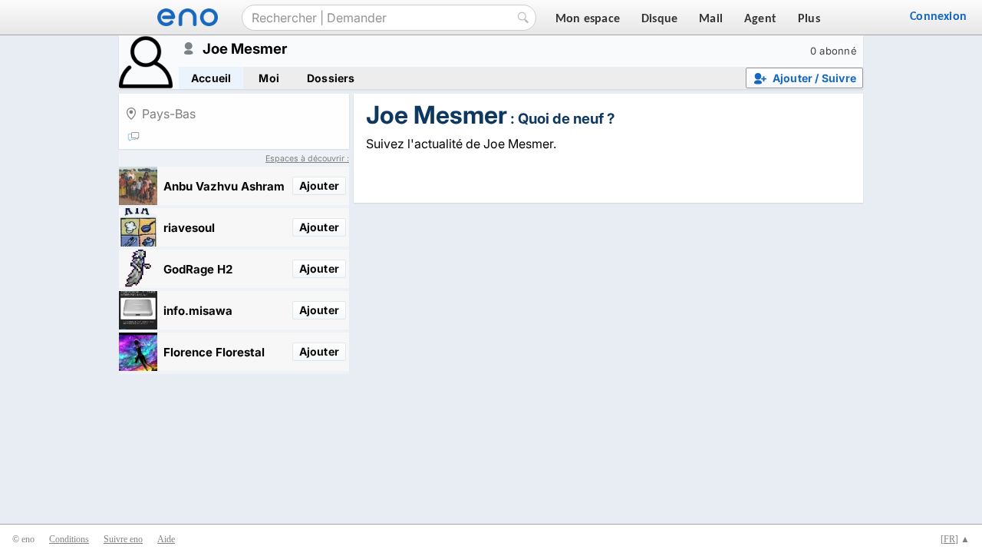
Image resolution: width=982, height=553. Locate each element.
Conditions (69, 539)
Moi (269, 77)
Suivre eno (123, 539)
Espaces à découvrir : (307, 159)
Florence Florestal (214, 352)
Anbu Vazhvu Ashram (224, 186)
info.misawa (197, 310)
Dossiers (331, 77)
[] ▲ (955, 539)
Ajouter (319, 185)
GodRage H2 (197, 269)
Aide (166, 539)
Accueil (211, 77)
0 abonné (833, 51)
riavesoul (189, 227)
